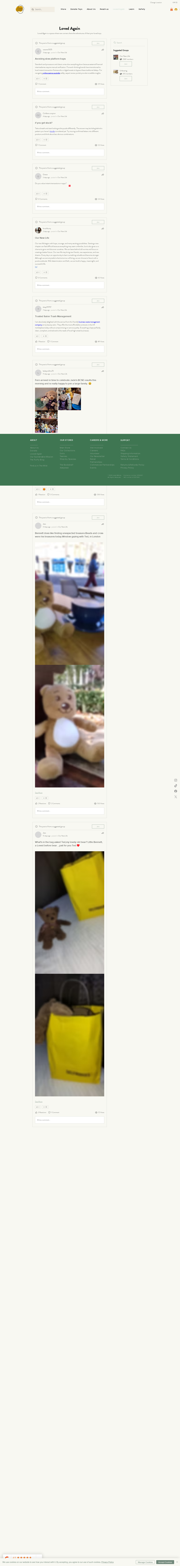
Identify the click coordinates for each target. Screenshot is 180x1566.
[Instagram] (176, 780)
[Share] (102, 49)
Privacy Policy (107, 1562)
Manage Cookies (145, 1562)
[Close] (177, 1562)
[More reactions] (45, 78)
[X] (176, 797)
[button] (91, 9)
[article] (69, 65)
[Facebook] (176, 791)
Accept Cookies (165, 1562)
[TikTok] (176, 786)
